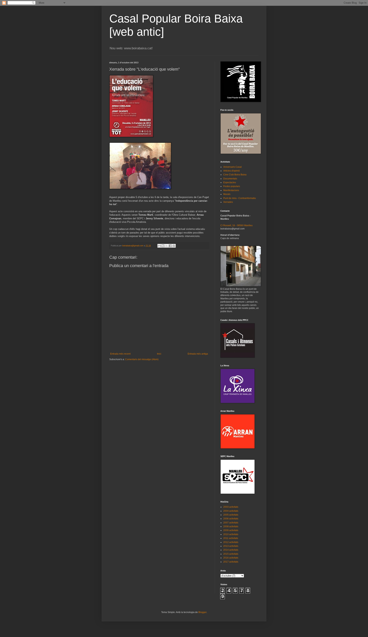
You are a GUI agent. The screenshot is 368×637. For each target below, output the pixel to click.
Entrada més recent (120, 353)
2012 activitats (230, 542)
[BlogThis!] (163, 246)
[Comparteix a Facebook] (170, 246)
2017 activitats (230, 561)
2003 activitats (230, 507)
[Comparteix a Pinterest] (174, 246)
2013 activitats (230, 546)
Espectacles (229, 182)
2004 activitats (230, 511)
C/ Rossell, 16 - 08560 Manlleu (236, 225)
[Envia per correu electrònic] (159, 246)
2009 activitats (230, 530)
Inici (159, 353)
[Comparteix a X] (166, 246)
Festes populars (231, 186)
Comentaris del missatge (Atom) (142, 359)
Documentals (230, 178)
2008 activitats (230, 526)
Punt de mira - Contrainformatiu (239, 198)
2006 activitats (230, 518)
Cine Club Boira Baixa (234, 174)
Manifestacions (231, 190)
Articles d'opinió (231, 170)
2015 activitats (230, 554)
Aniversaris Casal (232, 167)
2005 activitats (230, 514)
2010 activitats (230, 534)
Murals (226, 194)
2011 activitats (230, 538)
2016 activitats (230, 557)
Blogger (202, 612)
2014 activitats (230, 550)
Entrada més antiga (198, 353)
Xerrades (228, 202)
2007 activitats (230, 522)
